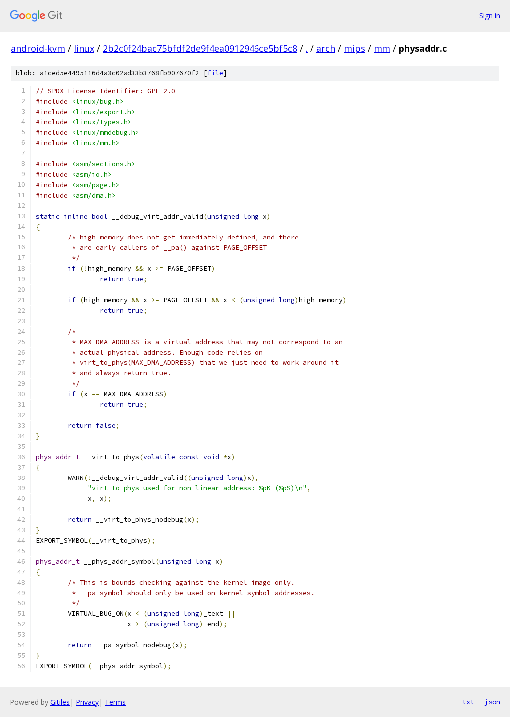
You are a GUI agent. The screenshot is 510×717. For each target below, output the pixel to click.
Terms (115, 702)
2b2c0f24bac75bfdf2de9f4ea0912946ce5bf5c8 (200, 48)
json (492, 701)
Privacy (87, 702)
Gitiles (60, 702)
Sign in (489, 15)
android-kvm (38, 48)
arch (325, 48)
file (215, 73)
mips (354, 48)
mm (382, 48)
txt (468, 701)
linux (84, 48)
